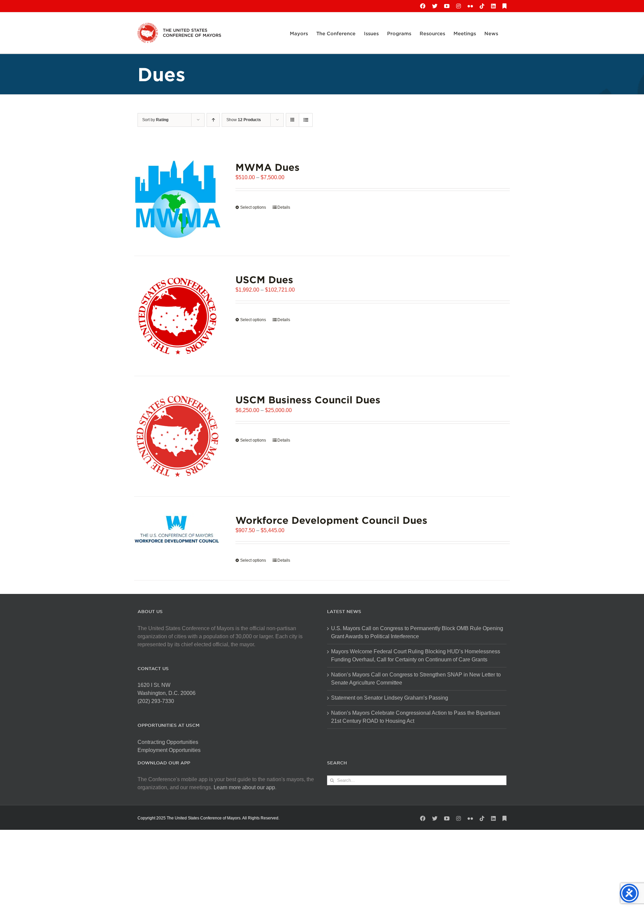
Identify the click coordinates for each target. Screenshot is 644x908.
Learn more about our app (244, 787)
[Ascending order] (213, 120)
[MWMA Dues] (177, 199)
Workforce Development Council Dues (331, 519)
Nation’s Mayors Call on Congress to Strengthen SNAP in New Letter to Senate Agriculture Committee (416, 679)
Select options (253, 207)
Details (283, 207)
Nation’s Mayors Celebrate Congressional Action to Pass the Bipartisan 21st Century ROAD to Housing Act (415, 717)
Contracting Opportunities (168, 742)
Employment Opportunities (169, 750)
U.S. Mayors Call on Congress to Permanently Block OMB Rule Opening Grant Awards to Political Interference (417, 632)
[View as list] (305, 120)
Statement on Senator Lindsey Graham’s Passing (389, 698)
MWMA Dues (267, 166)
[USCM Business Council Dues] (177, 436)
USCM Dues (264, 279)
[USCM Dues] (177, 316)
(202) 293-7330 (156, 701)
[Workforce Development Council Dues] (177, 530)
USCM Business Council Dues (307, 399)
